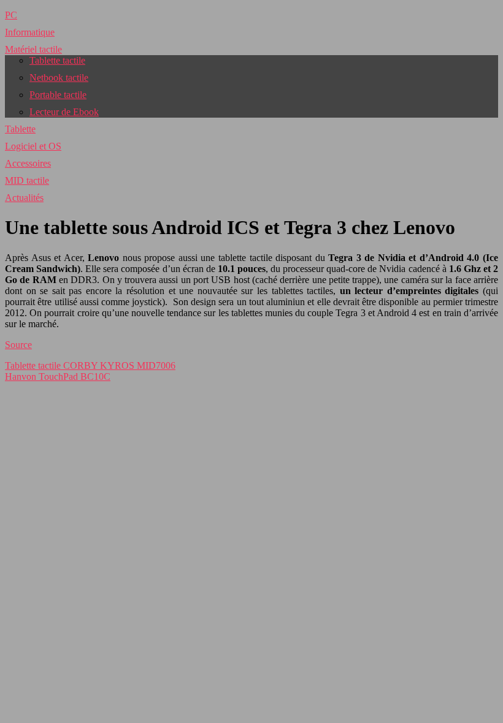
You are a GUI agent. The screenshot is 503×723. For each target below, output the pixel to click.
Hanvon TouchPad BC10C (57, 376)
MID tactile (27, 180)
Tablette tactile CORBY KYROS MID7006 (90, 365)
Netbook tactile (58, 77)
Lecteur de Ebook (64, 112)
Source (18, 344)
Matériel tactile (33, 49)
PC (11, 15)
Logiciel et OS (33, 146)
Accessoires (28, 163)
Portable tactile (57, 94)
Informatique (30, 32)
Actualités (24, 197)
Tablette (20, 129)
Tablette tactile (57, 60)
